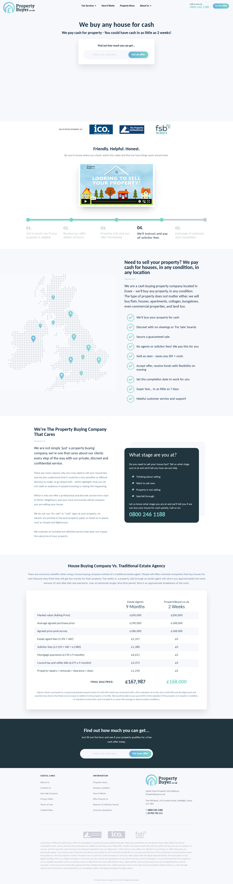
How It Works (108, 6)
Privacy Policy (46, 799)
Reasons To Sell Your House (106, 805)
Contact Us (45, 788)
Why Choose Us (100, 799)
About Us (145, 6)
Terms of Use (46, 805)
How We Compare (49, 793)
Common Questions (102, 810)
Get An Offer (221, 6)
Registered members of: (71, 129)
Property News (127, 6)
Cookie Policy (46, 810)
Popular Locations (101, 788)
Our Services (88, 6)
